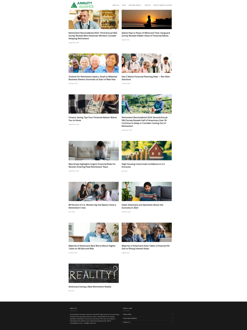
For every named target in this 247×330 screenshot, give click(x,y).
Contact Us (126, 322)
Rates (124, 5)
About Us (116, 5)
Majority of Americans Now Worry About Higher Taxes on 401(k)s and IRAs (92, 247)
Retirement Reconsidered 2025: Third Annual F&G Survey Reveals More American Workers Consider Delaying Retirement (93, 36)
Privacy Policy (127, 314)
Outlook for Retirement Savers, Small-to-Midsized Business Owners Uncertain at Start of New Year (93, 78)
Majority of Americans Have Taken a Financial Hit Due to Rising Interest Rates (146, 247)
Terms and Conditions (130, 318)
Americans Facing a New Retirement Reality (90, 286)
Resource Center (134, 5)
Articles (148, 5)
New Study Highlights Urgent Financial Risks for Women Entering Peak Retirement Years (92, 165)
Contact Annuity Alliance (162, 5)
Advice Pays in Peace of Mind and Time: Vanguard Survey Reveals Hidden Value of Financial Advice (146, 34)
